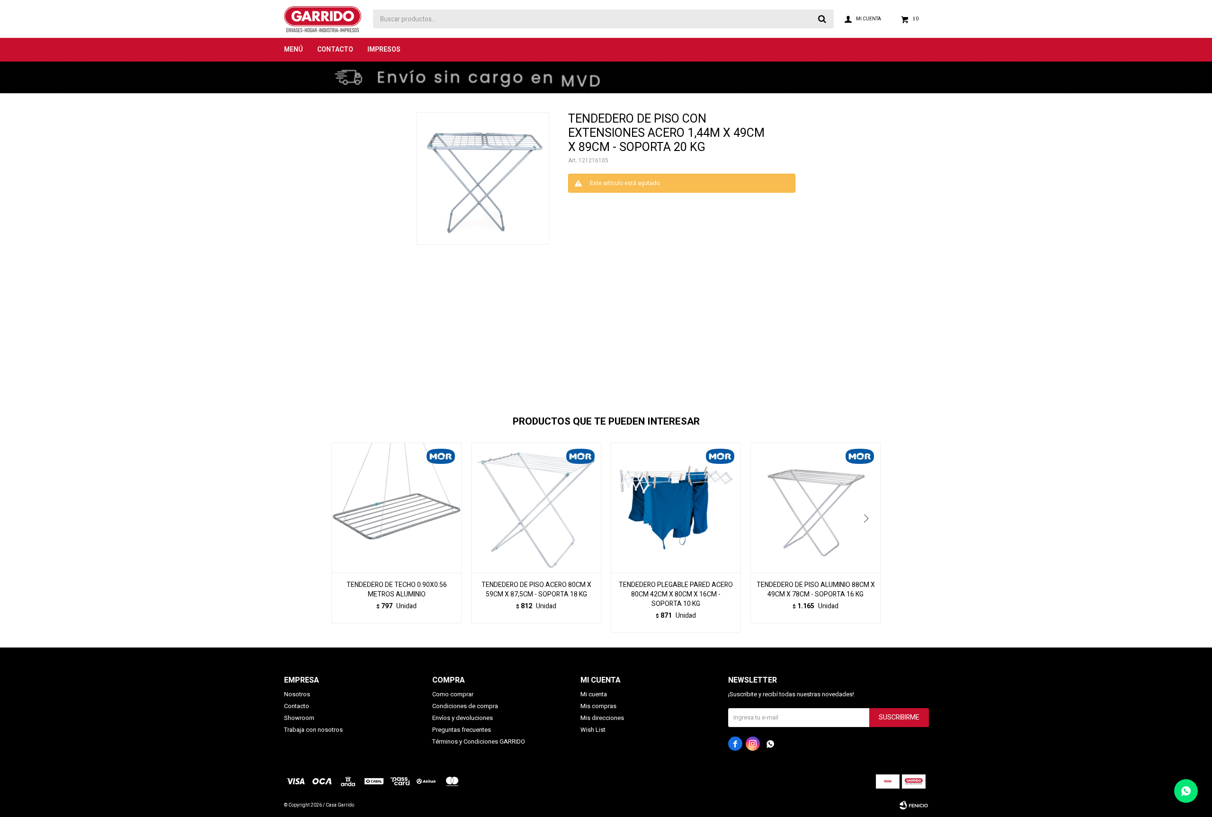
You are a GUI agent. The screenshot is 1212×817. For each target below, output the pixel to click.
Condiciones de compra (465, 706)
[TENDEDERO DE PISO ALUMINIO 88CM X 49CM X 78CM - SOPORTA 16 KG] (815, 508)
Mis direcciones (602, 717)
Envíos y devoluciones (462, 717)
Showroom (299, 717)
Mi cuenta (593, 694)
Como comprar (452, 694)
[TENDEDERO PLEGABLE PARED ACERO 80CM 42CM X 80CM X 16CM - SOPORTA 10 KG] (676, 508)
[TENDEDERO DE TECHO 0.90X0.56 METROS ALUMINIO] (396, 508)
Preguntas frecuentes (461, 729)
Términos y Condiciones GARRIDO (478, 741)
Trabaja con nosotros (313, 729)
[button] (869, 537)
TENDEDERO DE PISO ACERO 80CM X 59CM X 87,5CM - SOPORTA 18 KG (536, 589)
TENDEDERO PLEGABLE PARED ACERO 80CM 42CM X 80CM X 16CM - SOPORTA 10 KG (676, 594)
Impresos (384, 49)
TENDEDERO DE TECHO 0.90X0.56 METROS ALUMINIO (397, 589)
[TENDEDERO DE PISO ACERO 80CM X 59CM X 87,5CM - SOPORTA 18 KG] (536, 508)
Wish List (593, 729)
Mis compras (598, 706)
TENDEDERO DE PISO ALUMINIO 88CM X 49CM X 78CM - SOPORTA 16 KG (816, 589)
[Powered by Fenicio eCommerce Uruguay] (914, 805)
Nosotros (297, 694)
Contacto (335, 49)
